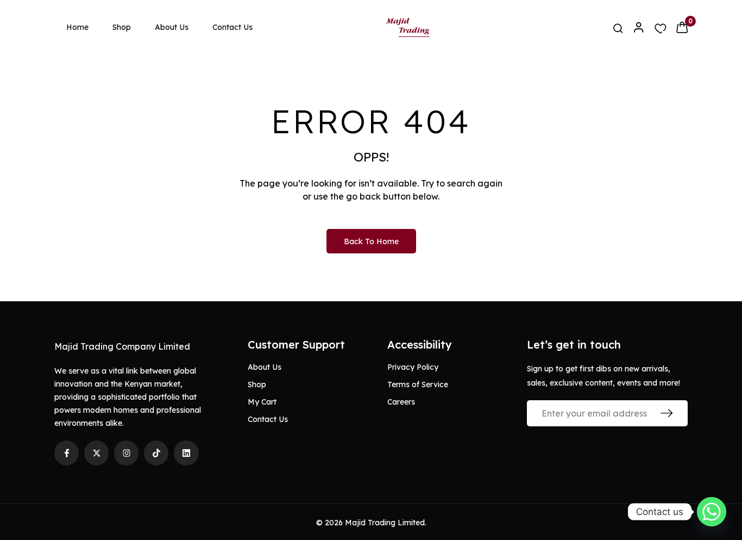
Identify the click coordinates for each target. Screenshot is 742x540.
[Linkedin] (186, 452)
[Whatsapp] (711, 511)
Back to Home (371, 241)
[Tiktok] (156, 452)
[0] (682, 27)
